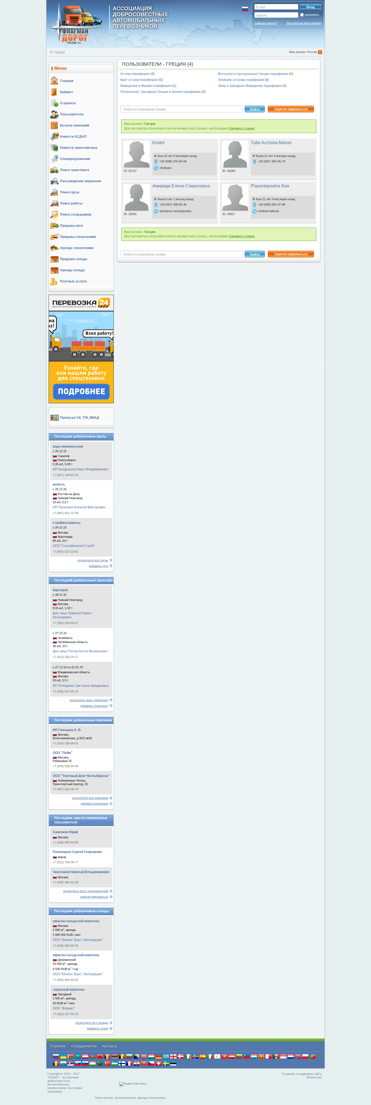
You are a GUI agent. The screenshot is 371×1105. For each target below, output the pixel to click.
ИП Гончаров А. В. (67, 730)
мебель (59, 484)
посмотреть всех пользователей (85, 891)
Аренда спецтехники (76, 248)
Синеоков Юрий (65, 832)
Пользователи (71, 114)
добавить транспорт (94, 705)
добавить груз (98, 566)
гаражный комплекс (69, 989)
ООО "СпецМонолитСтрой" (74, 546)
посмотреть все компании (90, 797)
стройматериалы (66, 523)
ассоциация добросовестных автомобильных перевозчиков (140, 17)
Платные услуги (73, 281)
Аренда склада (72, 270)
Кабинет (66, 92)
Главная (59, 51)
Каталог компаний (74, 125)
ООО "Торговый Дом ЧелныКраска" (81, 776)
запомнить (311, 14)
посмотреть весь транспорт (89, 700)
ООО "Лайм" (63, 753)
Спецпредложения (75, 159)
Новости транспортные (79, 148)
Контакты (109, 1046)
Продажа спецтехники (78, 237)
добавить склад (97, 1028)
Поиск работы (71, 203)
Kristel (158, 142)
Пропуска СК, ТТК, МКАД (79, 418)
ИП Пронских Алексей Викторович (79, 507)
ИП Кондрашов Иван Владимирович (80, 469)
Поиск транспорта (74, 170)
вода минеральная (68, 446)
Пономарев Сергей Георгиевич (77, 852)
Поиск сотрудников (75, 214)
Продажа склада (73, 259)
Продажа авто (71, 226)
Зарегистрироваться (291, 109)
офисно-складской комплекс (76, 921)
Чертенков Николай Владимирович (81, 872)
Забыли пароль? (265, 23)
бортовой (60, 590)
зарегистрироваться (94, 896)
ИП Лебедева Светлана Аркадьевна (81, 686)
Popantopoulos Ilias (270, 186)
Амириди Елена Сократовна (181, 186)
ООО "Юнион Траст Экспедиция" (78, 940)
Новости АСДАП (73, 136)
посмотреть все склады (91, 1022)
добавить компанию (94, 803)
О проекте (68, 103)
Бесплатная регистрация (304, 23)
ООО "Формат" (64, 1008)
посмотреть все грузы (92, 560)
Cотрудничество (84, 1046)
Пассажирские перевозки (80, 181)
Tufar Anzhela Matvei (271, 142)
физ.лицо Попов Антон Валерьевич (80, 651)
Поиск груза (69, 192)
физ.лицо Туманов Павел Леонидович (72, 615)
